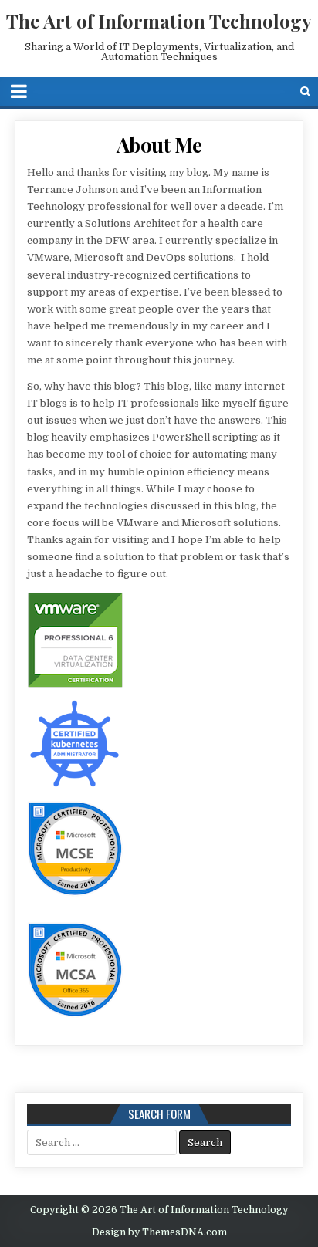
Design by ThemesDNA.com (159, 1232)
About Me (159, 144)
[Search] (305, 91)
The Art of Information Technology (159, 20)
